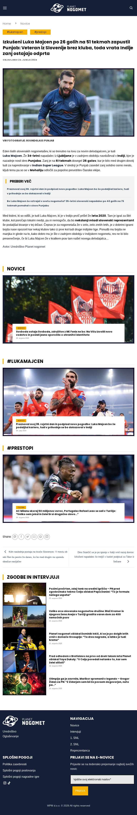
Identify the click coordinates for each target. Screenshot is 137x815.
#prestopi (40, 32)
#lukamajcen (15, 32)
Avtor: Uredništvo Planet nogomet (24, 246)
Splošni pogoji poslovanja (19, 770)
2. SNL (74, 744)
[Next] (129, 311)
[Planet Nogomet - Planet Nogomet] (68, 8)
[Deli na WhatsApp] (15, 537)
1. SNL (74, 737)
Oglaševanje (11, 736)
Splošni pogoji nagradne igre (21, 776)
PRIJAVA (80, 790)
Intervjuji (75, 731)
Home (7, 24)
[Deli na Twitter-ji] (28, 537)
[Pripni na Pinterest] (41, 537)
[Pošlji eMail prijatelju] (34, 537)
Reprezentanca (80, 750)
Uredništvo (9, 731)
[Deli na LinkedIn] (47, 537)
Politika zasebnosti (15, 764)
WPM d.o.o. (53, 805)
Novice (25, 24)
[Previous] (7, 311)
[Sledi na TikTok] (9, 783)
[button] (5, 8)
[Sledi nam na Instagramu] (4, 783)
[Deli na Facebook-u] (21, 537)
